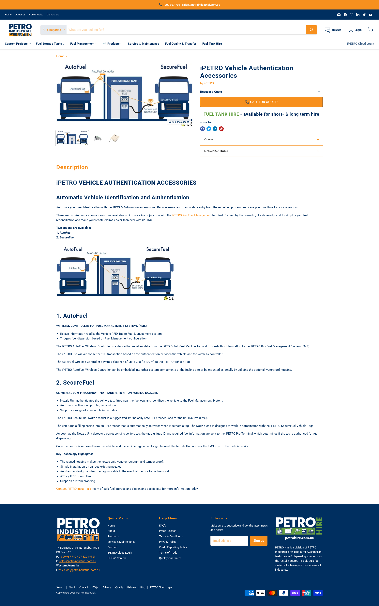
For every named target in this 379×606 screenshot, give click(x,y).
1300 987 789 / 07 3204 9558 (77, 556)
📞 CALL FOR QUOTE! (261, 102)
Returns (131, 587)
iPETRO (209, 83)
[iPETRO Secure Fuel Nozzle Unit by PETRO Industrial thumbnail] (97, 138)
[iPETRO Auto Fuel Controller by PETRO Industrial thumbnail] (114, 138)
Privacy (107, 587)
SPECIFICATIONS (216, 150)
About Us (20, 14)
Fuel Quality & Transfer (180, 43)
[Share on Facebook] (202, 128)
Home (8, 14)
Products (113, 536)
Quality (119, 587)
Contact (112, 547)
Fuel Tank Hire (212, 43)
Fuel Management (82, 43)
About (111, 530)
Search (60, 587)
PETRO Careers (117, 558)
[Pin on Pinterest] (221, 128)
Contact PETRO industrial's (74, 489)
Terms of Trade (168, 552)
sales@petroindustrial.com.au (77, 561)
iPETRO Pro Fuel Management (191, 215)
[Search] (311, 29)
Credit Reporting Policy (173, 547)
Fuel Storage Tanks (49, 43)
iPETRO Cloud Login (360, 43)
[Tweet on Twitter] (208, 128)
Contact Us (53, 14)
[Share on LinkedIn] (215, 128)
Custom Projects (16, 43)
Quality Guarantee (170, 558)
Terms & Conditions (171, 536)
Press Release (167, 530)
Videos (208, 139)
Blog (142, 587)
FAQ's (162, 525)
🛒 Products (112, 43)
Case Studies (36, 14)
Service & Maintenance (143, 43)
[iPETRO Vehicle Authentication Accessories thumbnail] (72, 138)
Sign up (258, 541)
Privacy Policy (167, 541)
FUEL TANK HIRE (222, 114)
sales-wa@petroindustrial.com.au (79, 570)
